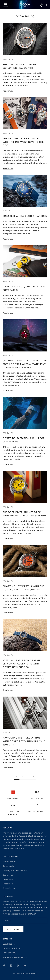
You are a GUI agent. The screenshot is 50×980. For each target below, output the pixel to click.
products (8, 59)
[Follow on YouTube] (24, 965)
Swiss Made (8, 866)
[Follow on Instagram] (11, 965)
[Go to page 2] (33, 777)
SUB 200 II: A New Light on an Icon (25, 216)
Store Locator (9, 861)
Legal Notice (9, 944)
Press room (8, 884)
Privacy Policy (9, 953)
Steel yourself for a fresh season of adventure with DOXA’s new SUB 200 (21, 663)
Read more (8, 91)
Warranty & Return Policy (15, 957)
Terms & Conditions (12, 948)
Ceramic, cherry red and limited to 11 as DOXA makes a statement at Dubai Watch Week (25, 364)
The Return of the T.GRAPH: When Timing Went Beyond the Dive (23, 142)
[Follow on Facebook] (4, 965)
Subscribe (13, 929)
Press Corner (9, 888)
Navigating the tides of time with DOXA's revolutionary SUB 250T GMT (24, 741)
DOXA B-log (8, 879)
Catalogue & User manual (15, 870)
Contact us (8, 875)
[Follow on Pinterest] (18, 965)
